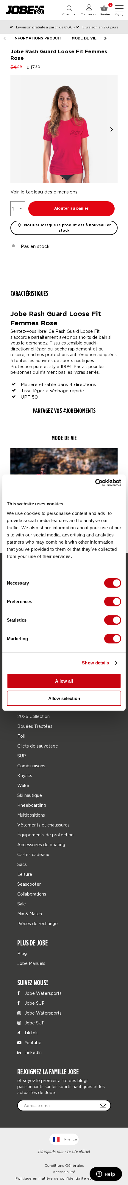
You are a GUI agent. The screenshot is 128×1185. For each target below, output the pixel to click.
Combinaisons (31, 765)
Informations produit (37, 38)
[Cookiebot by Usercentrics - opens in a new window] (95, 482)
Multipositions (31, 815)
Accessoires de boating (41, 844)
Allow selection (64, 698)
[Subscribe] (103, 1105)
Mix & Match (29, 913)
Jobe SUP (34, 1003)
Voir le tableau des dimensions (43, 191)
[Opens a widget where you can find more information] (105, 1174)
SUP (21, 756)
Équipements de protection (45, 834)
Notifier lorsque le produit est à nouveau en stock (67, 228)
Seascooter (29, 884)
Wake (23, 785)
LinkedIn (32, 1052)
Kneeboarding (31, 805)
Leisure (24, 874)
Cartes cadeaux (33, 854)
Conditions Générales (64, 1165)
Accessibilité (64, 1172)
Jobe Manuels (31, 963)
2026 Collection (33, 716)
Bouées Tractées (34, 726)
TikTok (30, 1032)
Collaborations (31, 894)
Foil (21, 736)
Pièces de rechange (37, 923)
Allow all (64, 680)
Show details (95, 662)
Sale (21, 904)
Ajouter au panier (71, 208)
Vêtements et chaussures (43, 825)
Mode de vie (84, 38)
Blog (22, 953)
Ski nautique (29, 795)
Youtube (32, 1042)
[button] (112, 129)
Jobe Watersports (42, 993)
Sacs (22, 864)
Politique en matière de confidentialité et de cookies (64, 1178)
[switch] (112, 601)
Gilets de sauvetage (37, 746)
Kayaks (24, 775)
